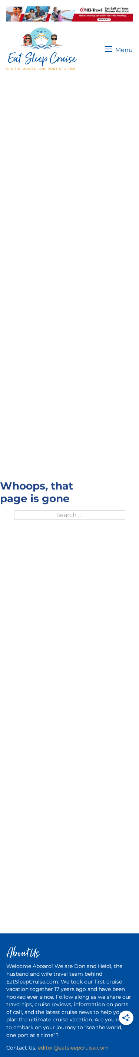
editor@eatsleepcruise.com (73, 1047)
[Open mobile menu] (119, 49)
